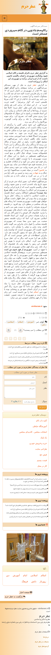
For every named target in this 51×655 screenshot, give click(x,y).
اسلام (36, 292)
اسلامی (11, 322)
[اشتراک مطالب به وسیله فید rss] (6, 338)
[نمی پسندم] (8, 330)
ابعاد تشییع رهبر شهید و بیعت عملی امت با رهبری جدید (28, 492)
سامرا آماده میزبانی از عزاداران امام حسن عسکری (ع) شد (27, 353)
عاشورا (41, 170)
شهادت (35, 173)
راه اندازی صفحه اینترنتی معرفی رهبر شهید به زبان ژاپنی (27, 356)
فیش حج (43, 455)
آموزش (30, 322)
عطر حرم (28, 6)
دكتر (43, 325)
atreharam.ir (36, 306)
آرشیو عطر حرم (43, 646)
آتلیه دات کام (41, 421)
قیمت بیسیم (42, 460)
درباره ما (46, 637)
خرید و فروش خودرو (38, 443)
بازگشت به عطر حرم (14, 597)
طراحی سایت (41, 449)
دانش (33, 581)
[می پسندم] (20, 330)
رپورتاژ (43, 581)
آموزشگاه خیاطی (40, 426)
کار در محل (42, 466)
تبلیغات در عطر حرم (42, 642)
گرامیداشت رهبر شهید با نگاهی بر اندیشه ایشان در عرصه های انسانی (27, 361)
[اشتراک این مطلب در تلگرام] (24, 338)
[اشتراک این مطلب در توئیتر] (15, 338)
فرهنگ (25, 581)
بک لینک (43, 438)
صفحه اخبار (25, 592)
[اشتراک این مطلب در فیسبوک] (20, 338)
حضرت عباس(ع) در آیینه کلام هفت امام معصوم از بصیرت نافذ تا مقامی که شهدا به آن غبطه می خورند (26, 480)
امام (25, 575)
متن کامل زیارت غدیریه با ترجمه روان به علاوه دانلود (30, 488)
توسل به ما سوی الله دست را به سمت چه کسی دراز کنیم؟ (28, 485)
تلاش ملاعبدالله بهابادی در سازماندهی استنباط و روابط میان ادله (26, 512)
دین (7, 575)
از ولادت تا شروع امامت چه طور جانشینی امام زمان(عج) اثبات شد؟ (27, 348)
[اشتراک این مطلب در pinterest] (11, 338)
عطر (34, 85)
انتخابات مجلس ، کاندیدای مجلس (33, 432)
